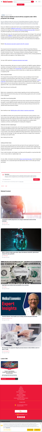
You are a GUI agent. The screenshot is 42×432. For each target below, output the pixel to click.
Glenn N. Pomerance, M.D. (7, 318)
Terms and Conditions (21, 394)
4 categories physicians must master (20, 60)
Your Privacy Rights (21, 399)
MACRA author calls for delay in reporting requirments (22, 110)
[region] (21, 427)
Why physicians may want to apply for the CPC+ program (17, 43)
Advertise (21, 388)
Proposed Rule (18, 68)
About (21, 387)
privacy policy (21, 181)
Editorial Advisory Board (21, 391)
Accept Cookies (30, 429)
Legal (6, 185)
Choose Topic (20, 4)
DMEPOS (10, 35)
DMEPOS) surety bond (16, 28)
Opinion (2, 185)
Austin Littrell (5, 222)
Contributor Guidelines (21, 395)
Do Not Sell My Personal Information (21, 398)
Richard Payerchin (6, 351)
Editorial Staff (21, 390)
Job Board (21, 393)
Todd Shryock (5, 255)
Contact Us (21, 389)
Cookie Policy (8, 427)
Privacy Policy (21, 396)
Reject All (37, 429)
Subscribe (36, 179)
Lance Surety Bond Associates (26, 159)
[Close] (40, 424)
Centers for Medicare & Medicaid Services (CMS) (24, 30)
